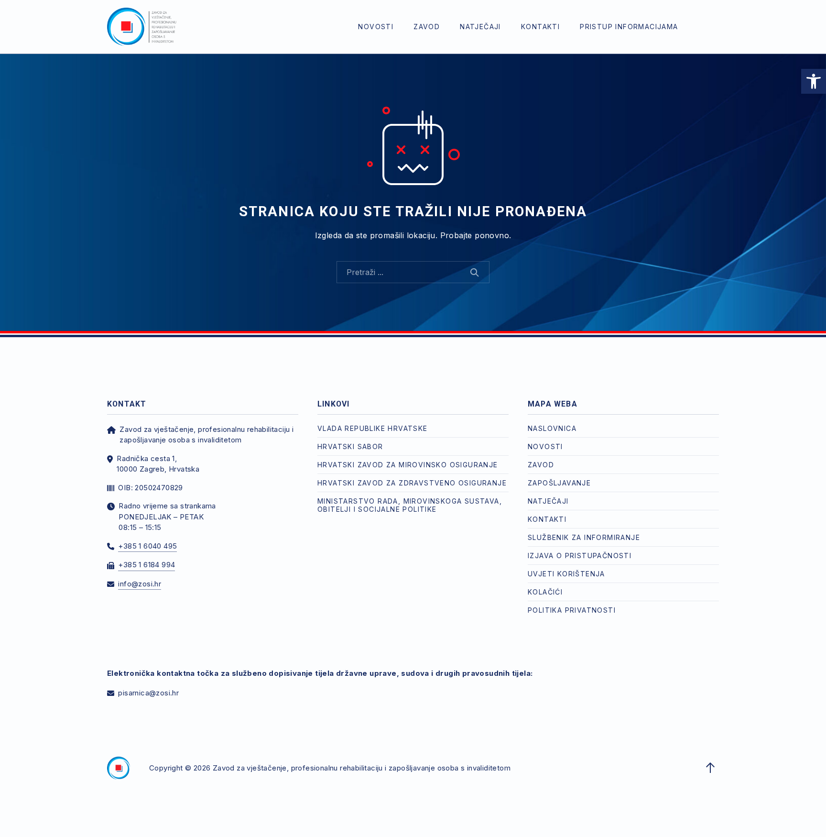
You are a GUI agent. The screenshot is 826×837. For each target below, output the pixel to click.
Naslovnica (552, 428)
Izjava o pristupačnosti (579, 555)
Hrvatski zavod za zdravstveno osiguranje (412, 483)
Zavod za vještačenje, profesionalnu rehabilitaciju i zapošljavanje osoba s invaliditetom (362, 767)
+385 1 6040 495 (147, 546)
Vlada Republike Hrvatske (372, 428)
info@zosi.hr (139, 583)
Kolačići (545, 592)
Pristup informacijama (629, 26)
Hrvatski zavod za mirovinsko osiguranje (407, 465)
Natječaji (480, 26)
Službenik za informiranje (584, 537)
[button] (813, 81)
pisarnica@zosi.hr (148, 692)
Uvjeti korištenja (566, 574)
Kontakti (540, 26)
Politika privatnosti (572, 610)
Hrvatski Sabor (350, 446)
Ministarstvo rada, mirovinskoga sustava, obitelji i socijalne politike (409, 505)
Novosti (375, 26)
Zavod (426, 26)
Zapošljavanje (559, 483)
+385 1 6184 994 (146, 564)
